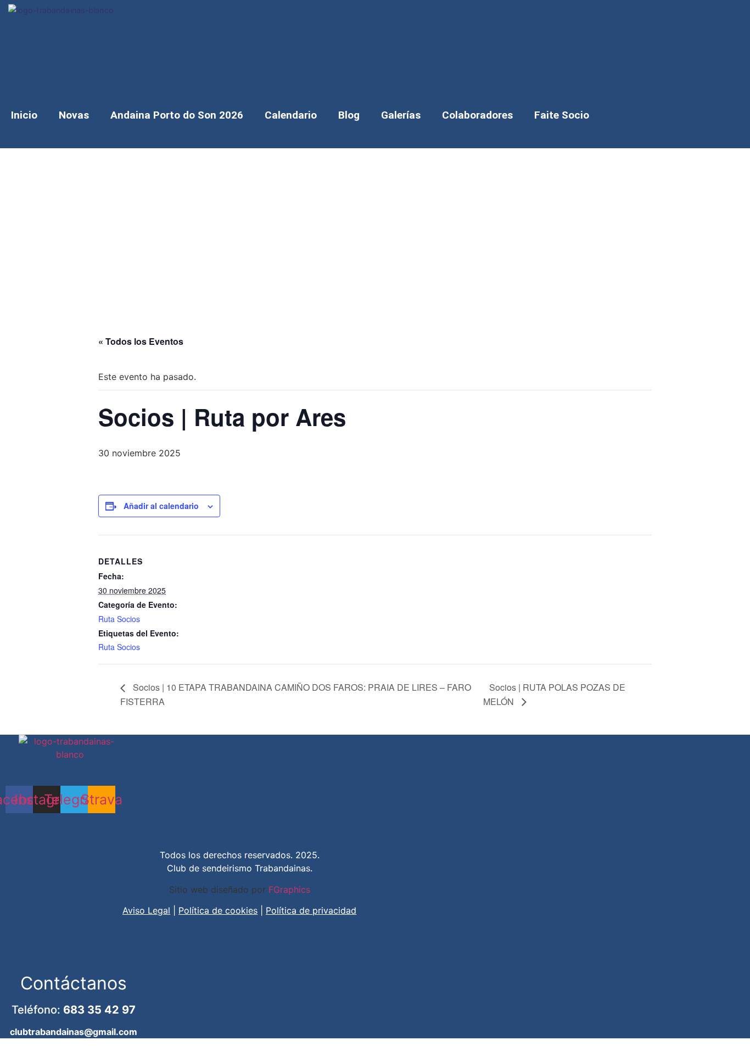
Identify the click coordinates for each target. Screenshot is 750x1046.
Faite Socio (561, 115)
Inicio (24, 115)
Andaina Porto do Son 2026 (176, 115)
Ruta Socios (119, 618)
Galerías (401, 115)
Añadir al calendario (161, 505)
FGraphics (289, 889)
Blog (349, 115)
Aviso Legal (146, 910)
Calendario (291, 115)
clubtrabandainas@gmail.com (73, 1031)
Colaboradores (477, 115)
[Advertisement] (375, 230)
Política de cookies (218, 910)
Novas (74, 115)
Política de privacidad (311, 910)
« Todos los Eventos (140, 341)
